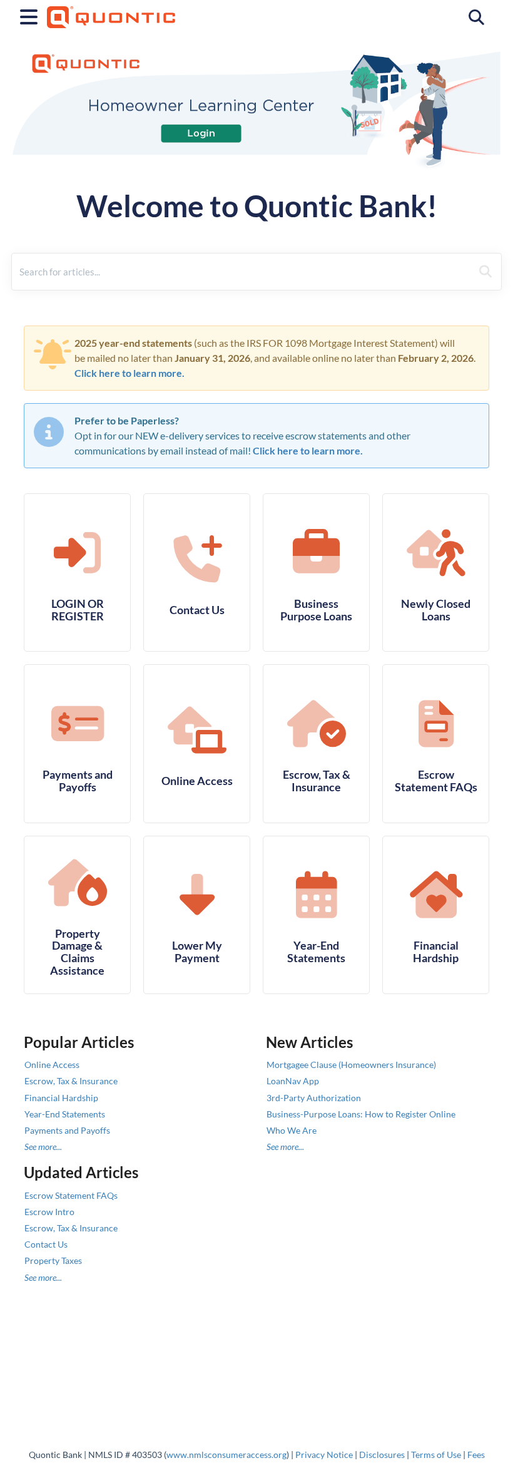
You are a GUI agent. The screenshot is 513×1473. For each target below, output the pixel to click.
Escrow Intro (49, 1211)
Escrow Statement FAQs (71, 1195)
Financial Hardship (61, 1097)
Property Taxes (53, 1260)
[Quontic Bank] (111, 11)
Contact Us (46, 1244)
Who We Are (292, 1130)
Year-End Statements (64, 1114)
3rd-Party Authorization (314, 1097)
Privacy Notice (324, 1454)
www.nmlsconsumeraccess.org (226, 1454)
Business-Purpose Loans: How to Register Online (361, 1114)
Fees (476, 1454)
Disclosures (382, 1454)
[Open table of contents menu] (31, 15)
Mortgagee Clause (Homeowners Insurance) (351, 1064)
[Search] (485, 272)
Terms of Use (436, 1454)
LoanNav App (293, 1080)
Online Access (51, 1064)
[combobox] (242, 272)
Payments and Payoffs (67, 1130)
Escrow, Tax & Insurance (71, 1080)
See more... (43, 1146)
